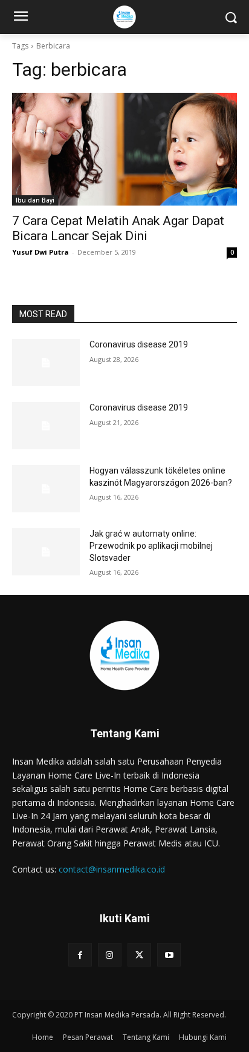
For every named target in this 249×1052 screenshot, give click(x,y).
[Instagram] (109, 955)
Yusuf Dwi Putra (40, 251)
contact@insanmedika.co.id (112, 869)
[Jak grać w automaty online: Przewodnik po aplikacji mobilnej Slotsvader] (46, 551)
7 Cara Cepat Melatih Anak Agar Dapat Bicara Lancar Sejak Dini (118, 228)
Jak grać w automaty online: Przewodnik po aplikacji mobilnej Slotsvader (151, 545)
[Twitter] (139, 955)
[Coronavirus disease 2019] (46, 362)
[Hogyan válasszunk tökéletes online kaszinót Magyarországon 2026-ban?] (46, 488)
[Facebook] (80, 955)
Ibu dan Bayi (35, 200)
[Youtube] (169, 955)
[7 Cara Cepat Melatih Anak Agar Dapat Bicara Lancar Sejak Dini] (124, 149)
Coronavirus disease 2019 (138, 344)
